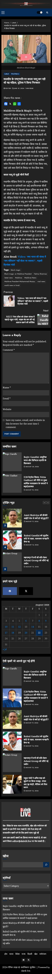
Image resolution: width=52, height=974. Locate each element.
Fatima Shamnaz (40, 274)
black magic (16, 270)
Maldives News (30, 277)
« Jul (5, 649)
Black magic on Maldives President (18, 274)
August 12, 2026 (32, 567)
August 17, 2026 (32, 522)
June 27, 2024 (19, 88)
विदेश (17, 954)
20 (26, 632)
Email (7, 398)
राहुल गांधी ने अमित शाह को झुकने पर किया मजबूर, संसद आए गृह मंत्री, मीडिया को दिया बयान (35, 782)
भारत (11, 954)
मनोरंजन (43, 954)
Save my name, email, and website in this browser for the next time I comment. (25, 424)
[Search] (47, 12)
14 (32, 626)
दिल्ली (29, 954)
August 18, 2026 (32, 490)
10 (6, 626)
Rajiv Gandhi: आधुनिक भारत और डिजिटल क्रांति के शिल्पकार (35, 460)
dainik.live (25, 970)
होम (5, 954)
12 (19, 626)
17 (6, 632)
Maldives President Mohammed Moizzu (19, 281)
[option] (26, 519)
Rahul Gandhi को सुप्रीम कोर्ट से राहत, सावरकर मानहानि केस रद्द (36, 538)
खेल (35, 954)
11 (13, 626)
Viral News (15, 74)
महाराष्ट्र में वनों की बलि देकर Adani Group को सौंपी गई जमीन (36, 560)
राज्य (23, 954)
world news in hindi (12, 285)
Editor (8, 88)
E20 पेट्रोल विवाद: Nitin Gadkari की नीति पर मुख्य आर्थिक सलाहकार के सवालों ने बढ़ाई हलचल (36, 482)
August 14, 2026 (32, 545)
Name (7, 387)
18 (13, 632)
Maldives (18, 277)
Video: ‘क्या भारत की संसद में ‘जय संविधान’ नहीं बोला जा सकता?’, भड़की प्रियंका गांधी (25, 260)
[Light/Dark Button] (39, 12)
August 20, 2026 (32, 467)
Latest (6, 74)
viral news (41, 281)
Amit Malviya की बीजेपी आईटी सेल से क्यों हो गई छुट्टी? (36, 517)
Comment (9, 349)
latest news (8, 277)
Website (7, 409)
